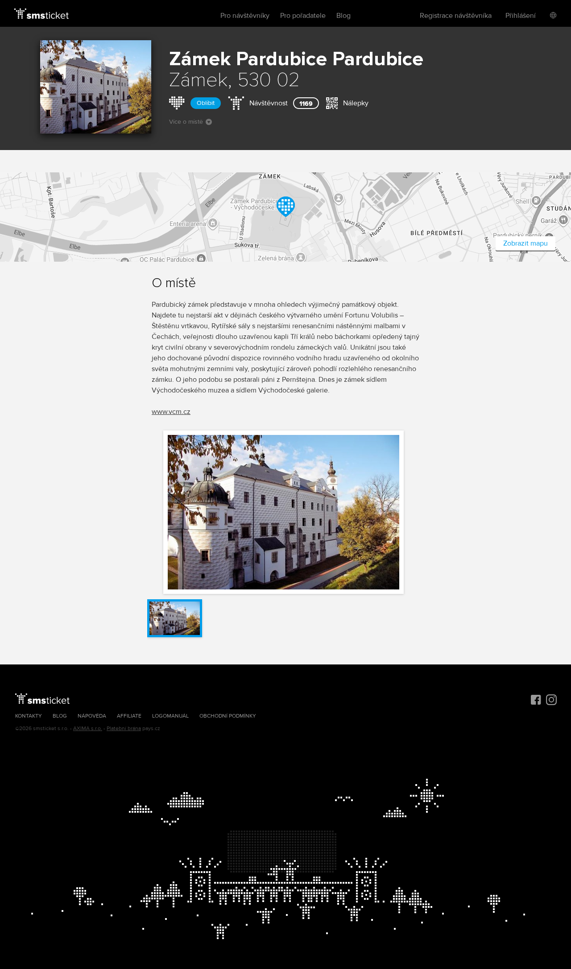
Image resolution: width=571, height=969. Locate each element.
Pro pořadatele (303, 15)
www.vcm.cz (171, 411)
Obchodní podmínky (227, 716)
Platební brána (124, 728)
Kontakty (28, 716)
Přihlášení (520, 15)
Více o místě (186, 121)
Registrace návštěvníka (456, 15)
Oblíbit (206, 103)
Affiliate (129, 716)
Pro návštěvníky (244, 15)
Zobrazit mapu (525, 243)
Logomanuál (170, 716)
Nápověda (92, 716)
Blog (343, 15)
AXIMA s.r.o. (87, 728)
